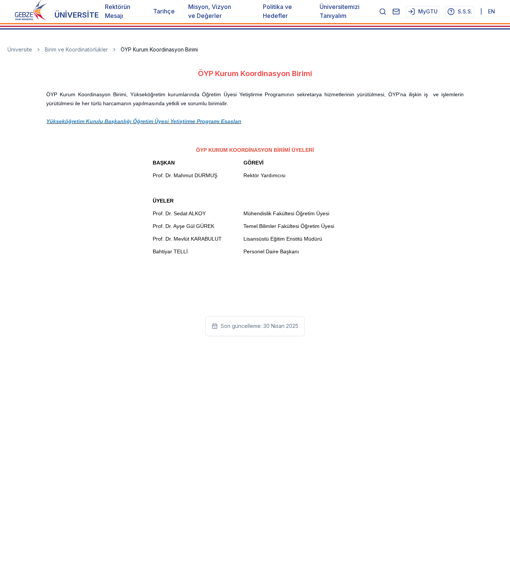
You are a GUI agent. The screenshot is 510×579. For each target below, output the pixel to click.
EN (491, 11)
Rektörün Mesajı (117, 11)
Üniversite (19, 49)
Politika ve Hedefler (277, 11)
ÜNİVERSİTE (77, 14)
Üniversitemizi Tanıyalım (340, 11)
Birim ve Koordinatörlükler (76, 49)
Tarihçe (164, 11)
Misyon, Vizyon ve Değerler (209, 11)
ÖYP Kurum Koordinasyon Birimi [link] (159, 49)
